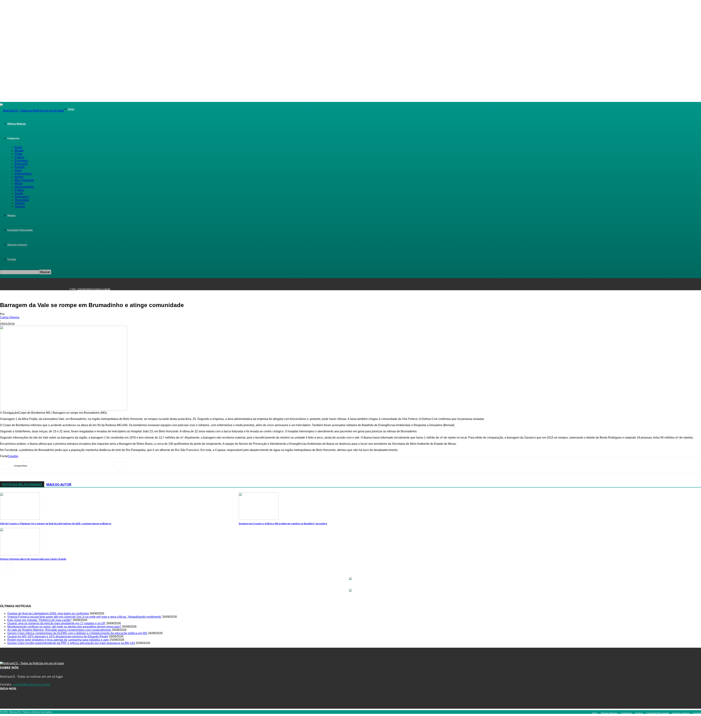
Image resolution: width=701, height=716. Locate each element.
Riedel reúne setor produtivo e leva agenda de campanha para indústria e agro (58, 639)
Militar (18, 183)
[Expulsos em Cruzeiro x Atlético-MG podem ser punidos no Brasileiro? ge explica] (259, 518)
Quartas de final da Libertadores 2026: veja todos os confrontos (48, 613)
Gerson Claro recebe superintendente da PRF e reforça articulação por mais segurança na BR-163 (71, 643)
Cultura (19, 157)
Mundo (19, 150)
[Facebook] (41, 465)
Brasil (18, 147)
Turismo (20, 206)
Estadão (12, 456)
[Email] (93, 465)
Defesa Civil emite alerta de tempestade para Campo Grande (33, 559)
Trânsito (20, 203)
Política (19, 190)
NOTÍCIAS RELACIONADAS (22, 484)
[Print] (106, 465)
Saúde (19, 193)
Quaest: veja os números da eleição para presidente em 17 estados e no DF (56, 623)
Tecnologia (22, 199)
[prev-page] (2, 565)
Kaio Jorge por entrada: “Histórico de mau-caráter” (39, 620)
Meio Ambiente (24, 180)
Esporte (20, 167)
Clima (18, 153)
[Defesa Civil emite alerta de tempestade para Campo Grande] (20, 554)
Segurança (22, 196)
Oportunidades (24, 186)
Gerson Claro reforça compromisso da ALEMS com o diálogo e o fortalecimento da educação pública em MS (77, 633)
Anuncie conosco (17, 244)
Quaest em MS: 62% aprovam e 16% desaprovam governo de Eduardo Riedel (57, 636)
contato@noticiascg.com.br (93, 289)
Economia (21, 160)
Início (71, 109)
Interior (19, 176)
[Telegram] (80, 465)
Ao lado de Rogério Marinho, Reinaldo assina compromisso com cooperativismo (59, 629)
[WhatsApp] (67, 465)
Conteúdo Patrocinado (20, 230)
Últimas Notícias (16, 123)
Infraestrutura (23, 173)
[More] (119, 466)
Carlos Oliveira (9, 317)
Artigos (11, 215)
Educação (21, 163)
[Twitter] (54, 465)
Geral (18, 170)
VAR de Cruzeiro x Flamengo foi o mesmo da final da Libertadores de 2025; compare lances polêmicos (55, 523)
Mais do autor (58, 484)
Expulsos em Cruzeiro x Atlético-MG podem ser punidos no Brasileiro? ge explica (283, 523)
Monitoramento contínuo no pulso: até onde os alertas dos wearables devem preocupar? (64, 626)
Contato (11, 259)
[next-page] (9, 565)
